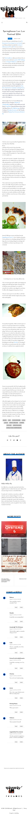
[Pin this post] (7, 440)
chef (9, 420)
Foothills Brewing (15, 108)
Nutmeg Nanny (13, 703)
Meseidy (12, 613)
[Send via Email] (17, 440)
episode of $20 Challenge (19, 60)
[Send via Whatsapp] (20, 440)
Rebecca (12, 597)
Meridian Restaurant (12, 110)
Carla (11, 642)
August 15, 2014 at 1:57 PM (15, 644)
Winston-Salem (17, 425)
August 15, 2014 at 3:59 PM (15, 660)
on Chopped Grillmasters (11, 61)
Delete (21, 607)
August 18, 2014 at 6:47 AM (15, 705)
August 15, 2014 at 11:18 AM (15, 614)
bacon (10, 38)
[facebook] (6, 796)
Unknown (12, 717)
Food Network (16, 420)
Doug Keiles (8, 106)
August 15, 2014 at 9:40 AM (15, 599)
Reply (16, 607)
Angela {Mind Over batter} (16, 732)
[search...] (27, 22)
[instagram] (19, 796)
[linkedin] (13, 796)
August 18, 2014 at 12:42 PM (15, 733)
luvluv (6, 422)
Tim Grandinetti (8, 58)
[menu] (2, 22)
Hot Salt (16, 342)
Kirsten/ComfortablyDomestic (17, 658)
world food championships (14, 427)
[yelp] (21, 796)
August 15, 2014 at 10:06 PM (15, 675)
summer (22, 422)
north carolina (14, 422)
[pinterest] (11, 796)
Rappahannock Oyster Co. (8, 237)
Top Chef (9, 425)
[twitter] (8, 796)
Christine (12, 674)
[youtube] (16, 796)
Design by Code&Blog (14, 813)
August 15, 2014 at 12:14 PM (15, 629)
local (23, 420)
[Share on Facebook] (10, 440)
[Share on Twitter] (14, 440)
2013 (14, 47)
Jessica (11, 688)
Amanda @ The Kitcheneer (16, 627)
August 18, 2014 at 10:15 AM (15, 719)
